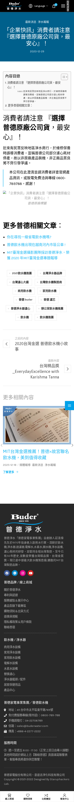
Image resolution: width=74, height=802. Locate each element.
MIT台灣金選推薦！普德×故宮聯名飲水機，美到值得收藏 (36, 454)
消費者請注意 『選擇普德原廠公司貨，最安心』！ (34, 85)
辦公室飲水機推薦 (52, 308)
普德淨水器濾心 (20, 308)
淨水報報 (43, 22)
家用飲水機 (49, 291)
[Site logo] (14, 6)
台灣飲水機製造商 (51, 282)
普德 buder (26, 299)
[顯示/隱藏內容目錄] (62, 77)
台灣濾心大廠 (20, 282)
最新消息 (30, 22)
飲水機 (25, 317)
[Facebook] (7, 573)
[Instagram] (23, 573)
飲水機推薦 (47, 317)
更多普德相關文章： (20, 105)
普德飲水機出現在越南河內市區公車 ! (36, 245)
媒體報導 (25, 465)
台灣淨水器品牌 (52, 273)
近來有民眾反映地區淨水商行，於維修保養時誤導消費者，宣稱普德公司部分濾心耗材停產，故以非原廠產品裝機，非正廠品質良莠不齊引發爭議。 (45, 96)
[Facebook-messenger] (15, 573)
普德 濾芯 (49, 299)
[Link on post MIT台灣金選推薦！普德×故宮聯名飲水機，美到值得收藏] (37, 425)
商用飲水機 (25, 291)
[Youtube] (31, 573)
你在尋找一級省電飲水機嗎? (29, 237)
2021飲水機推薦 (22, 273)
